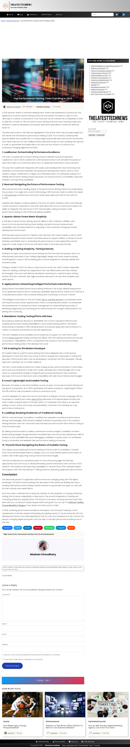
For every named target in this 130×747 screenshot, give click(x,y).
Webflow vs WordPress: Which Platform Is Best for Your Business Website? (64, 727)
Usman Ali (11, 733)
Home (3, 21)
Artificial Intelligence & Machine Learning (105, 66)
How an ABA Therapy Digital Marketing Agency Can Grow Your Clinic (105, 727)
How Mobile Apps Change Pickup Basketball (14, 727)
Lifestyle (94, 85)
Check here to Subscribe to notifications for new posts (23, 659)
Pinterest (38, 528)
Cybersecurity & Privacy (99, 73)
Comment (6, 595)
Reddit (71, 528)
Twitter (17, 528)
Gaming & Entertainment (100, 80)
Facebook (7, 528)
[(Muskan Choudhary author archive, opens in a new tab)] (43, 550)
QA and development (46, 534)
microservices (10, 195)
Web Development (53, 721)
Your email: (92, 129)
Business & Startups (98, 68)
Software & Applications (99, 92)
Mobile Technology (98, 89)
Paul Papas (53, 733)
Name (4, 624)
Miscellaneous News (98, 87)
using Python (37, 399)
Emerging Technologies (99, 78)
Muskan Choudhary (14, 107)
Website (5, 644)
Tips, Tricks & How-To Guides (101, 94)
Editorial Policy (13, 569)
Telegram (60, 528)
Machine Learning (13, 21)
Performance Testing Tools (28, 534)
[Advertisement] (65, 39)
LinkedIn (27, 528)
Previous (40, 680)
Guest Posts (12, 534)
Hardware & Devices (98, 82)
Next (47, 680)
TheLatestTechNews (52, 745)
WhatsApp (49, 528)
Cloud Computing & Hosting (101, 71)
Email (4, 634)
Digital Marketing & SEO (99, 75)
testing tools (14, 338)
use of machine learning (52, 299)
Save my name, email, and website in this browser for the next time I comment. (32, 655)
